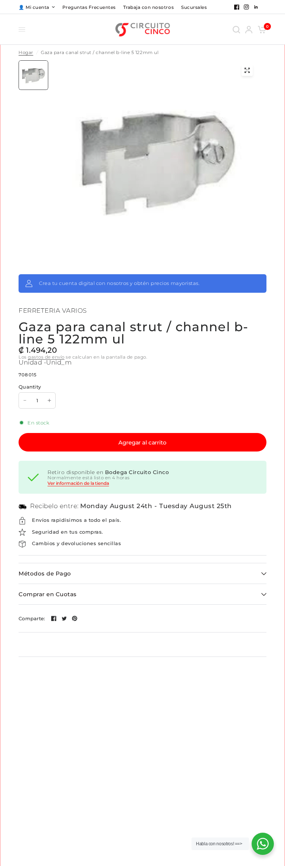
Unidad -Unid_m (45, 362)
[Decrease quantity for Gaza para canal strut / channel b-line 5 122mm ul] (25, 400)
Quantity (30, 387)
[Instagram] (246, 7)
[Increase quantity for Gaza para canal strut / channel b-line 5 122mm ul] (49, 400)
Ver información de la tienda (78, 483)
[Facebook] (237, 7)
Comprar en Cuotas (48, 594)
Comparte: (32, 618)
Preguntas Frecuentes (89, 7)
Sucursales (194, 7)
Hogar (26, 52)
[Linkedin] (256, 7)
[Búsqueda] (236, 29)
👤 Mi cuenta (34, 7)
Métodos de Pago (45, 573)
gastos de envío (46, 357)
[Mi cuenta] (249, 29)
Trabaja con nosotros (148, 7)
